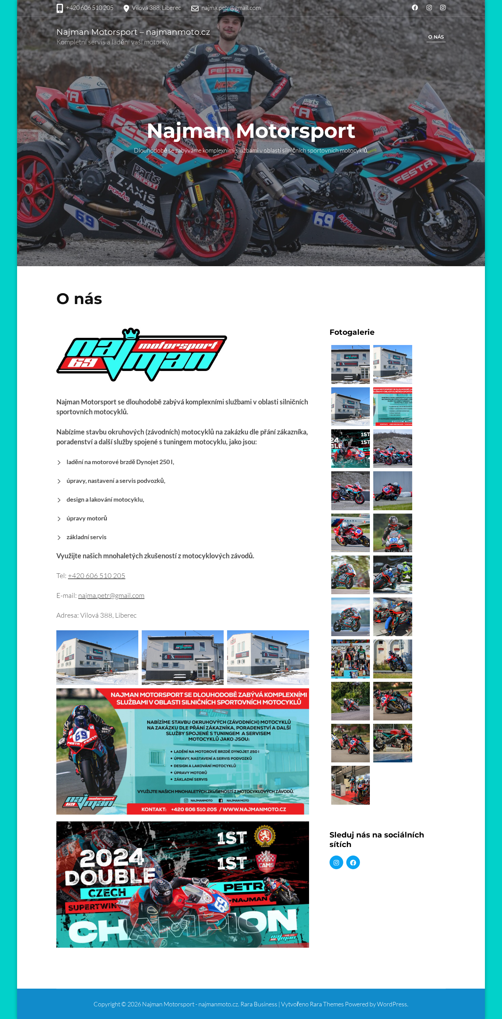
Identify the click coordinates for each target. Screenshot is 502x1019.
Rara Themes (327, 1004)
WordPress (392, 1004)
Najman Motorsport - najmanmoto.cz (190, 1004)
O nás (436, 37)
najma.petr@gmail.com (231, 7)
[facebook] (353, 862)
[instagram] (336, 862)
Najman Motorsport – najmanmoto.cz (133, 32)
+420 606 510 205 (89, 7)
